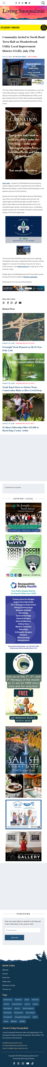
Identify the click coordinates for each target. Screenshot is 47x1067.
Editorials (35, 999)
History (27, 1004)
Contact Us (6, 989)
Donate (5, 974)
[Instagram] (12, 303)
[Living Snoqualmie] (23, 11)
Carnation (18, 999)
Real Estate (7, 1012)
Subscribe (14, 937)
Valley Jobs (6, 981)
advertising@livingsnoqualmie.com (15, 1048)
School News (30, 1012)
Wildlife (22, 1021)
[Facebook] (8, 303)
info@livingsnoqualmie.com (12, 1043)
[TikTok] (17, 303)
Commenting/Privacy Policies (23, 1058)
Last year (6, 183)
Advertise (6, 977)
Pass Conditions (28, 1008)
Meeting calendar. (30, 277)
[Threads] (4, 303)
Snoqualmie (8, 1017)
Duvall (27, 999)
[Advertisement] (23, 458)
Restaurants (18, 1012)
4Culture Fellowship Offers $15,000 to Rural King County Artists (20, 429)
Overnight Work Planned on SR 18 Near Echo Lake (22, 348)
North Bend (32, 56)
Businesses (8, 999)
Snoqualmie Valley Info (25, 343)
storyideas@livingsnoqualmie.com (14, 1045)
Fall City (6, 1004)
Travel (6, 1021)
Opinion (17, 1008)
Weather (5, 970)
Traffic (35, 1017)
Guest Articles (17, 1004)
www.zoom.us (23, 266)
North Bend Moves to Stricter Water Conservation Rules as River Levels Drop (22, 389)
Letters (35, 1004)
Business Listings (8, 985)
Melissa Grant (21, 56)
